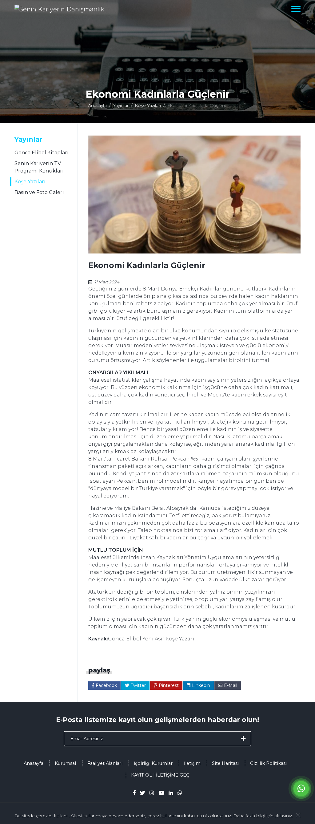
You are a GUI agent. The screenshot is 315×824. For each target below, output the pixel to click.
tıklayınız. (284, 815)
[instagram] (152, 792)
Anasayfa (97, 105)
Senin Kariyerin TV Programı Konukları (39, 167)
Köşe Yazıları (148, 105)
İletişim (192, 763)
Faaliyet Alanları (104, 763)
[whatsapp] (179, 792)
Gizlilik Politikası (268, 763)
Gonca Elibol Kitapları (41, 153)
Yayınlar (121, 105)
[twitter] (142, 792)
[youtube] (161, 792)
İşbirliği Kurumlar (153, 763)
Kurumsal (65, 763)
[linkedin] (171, 792)
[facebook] (134, 792)
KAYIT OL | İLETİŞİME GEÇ (160, 775)
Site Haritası (225, 763)
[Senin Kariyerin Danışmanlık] (59, 8)
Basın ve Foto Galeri (39, 192)
